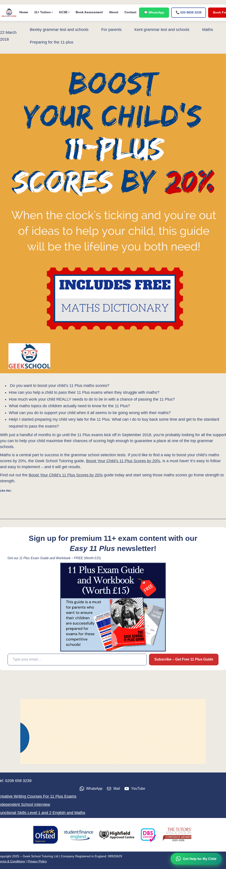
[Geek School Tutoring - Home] (9, 12)
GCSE (63, 12)
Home (23, 12)
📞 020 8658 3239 (189, 12)
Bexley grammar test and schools (59, 29)
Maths (207, 29)
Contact (130, 12)
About (113, 12)
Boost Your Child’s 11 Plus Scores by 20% (123, 461)
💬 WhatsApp (154, 12)
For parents (111, 29)
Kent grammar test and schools (161, 29)
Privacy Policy (37, 861)
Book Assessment (89, 12)
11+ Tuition (42, 12)
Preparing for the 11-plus (51, 42)
